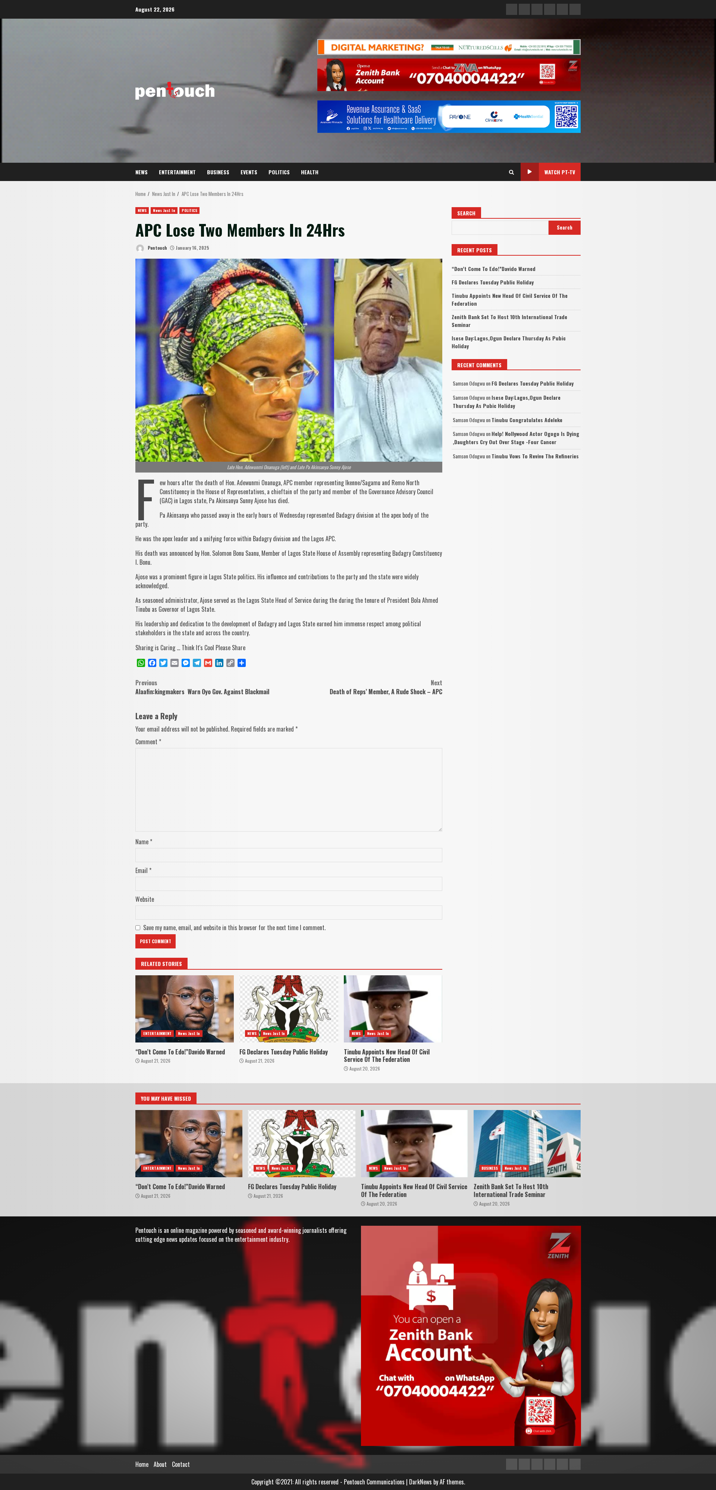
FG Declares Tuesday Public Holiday (288, 1008)
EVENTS (249, 172)
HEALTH (309, 172)
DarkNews (420, 1481)
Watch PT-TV (559, 172)
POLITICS (279, 172)
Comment (148, 741)
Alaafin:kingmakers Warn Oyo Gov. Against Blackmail (203, 687)
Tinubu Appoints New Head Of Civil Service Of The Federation (393, 1008)
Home (141, 1464)
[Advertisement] (449, 46)
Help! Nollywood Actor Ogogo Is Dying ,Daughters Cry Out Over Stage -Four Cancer (516, 438)
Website (144, 899)
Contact (181, 1464)
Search (466, 213)
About (160, 1464)
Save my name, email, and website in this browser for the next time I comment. (234, 927)
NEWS (141, 172)
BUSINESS (218, 172)
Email (143, 870)
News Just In (164, 210)
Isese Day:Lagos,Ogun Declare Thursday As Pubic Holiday (506, 401)
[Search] (511, 172)
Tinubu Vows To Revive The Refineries (535, 456)
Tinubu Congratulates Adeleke (527, 420)
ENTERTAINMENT (177, 172)
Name (143, 841)
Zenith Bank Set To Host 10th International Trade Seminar (527, 1143)
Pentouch (157, 247)
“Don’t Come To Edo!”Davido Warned (184, 1008)
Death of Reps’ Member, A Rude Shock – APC (386, 687)
